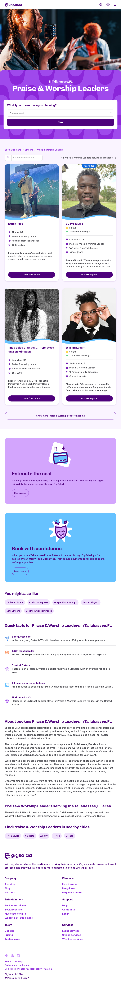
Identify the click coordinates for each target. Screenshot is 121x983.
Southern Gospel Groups (39, 611)
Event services (71, 930)
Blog (7, 888)
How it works (69, 884)
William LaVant (75, 347)
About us (10, 884)
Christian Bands (14, 602)
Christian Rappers (38, 602)
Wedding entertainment (19, 917)
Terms (8, 961)
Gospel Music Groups (65, 602)
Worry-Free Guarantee (41, 558)
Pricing (9, 934)
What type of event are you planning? (32, 105)
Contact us (68, 909)
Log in (65, 913)
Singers (29, 149)
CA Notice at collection (17, 965)
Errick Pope (15, 223)
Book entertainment (16, 905)
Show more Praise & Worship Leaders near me (60, 415)
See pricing (20, 493)
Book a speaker (14, 909)
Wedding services (72, 939)
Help (65, 905)
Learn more (20, 571)
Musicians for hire (15, 913)
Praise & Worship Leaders (49, 149)
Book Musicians (13, 149)
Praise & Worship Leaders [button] (60, 89)
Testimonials (12, 939)
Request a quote (72, 892)
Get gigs (9, 930)
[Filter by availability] (27, 157)
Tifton (56, 836)
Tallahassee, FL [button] (62, 81)
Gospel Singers (91, 602)
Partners (10, 892)
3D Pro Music (74, 223)
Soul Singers (13, 611)
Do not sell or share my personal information (28, 969)
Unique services (71, 934)
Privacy (19, 961)
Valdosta (29, 836)
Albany (44, 836)
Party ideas (69, 888)
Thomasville (12, 836)
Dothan (69, 836)
